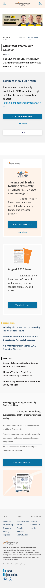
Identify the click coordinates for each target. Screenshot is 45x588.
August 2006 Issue (32, 38)
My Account (36, 516)
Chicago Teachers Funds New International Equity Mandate (17, 374)
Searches (20, 531)
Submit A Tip (22, 534)
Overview (7, 528)
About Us (7, 521)
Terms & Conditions (9, 564)
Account (34, 521)
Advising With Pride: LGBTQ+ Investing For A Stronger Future (21, 329)
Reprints (6, 534)
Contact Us (35, 524)
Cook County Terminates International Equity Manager (21, 383)
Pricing (6, 531)
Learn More (22, 123)
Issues (19, 524)
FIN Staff (8, 55)
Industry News (7, 38)
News (19, 516)
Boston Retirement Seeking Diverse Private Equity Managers (20, 364)
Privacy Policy (20, 564)
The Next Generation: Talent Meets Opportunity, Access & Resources (20, 338)
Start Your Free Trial (22, 116)
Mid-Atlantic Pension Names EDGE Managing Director (19, 347)
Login (22, 132)
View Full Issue (23, 305)
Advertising (8, 524)
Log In (33, 528)
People (20, 528)
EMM (5, 516)
